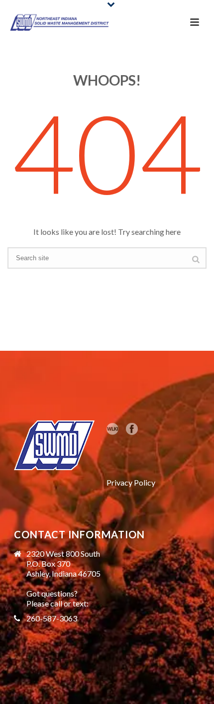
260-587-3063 (51, 618)
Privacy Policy (131, 482)
